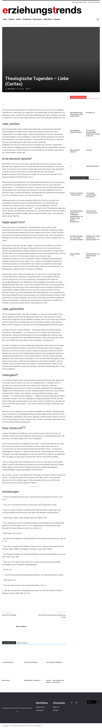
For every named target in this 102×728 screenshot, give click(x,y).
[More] (27, 98)
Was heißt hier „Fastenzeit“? (32, 680)
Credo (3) (89, 150)
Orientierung (10, 24)
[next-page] (6, 686)
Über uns (56, 707)
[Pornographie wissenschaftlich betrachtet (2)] (93, 187)
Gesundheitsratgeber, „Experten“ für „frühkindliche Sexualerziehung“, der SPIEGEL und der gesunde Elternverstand (76, 216)
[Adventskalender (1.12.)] (77, 247)
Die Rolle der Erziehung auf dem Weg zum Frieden (52, 616)
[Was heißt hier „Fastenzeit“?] (34, 672)
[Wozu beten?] (12, 672)
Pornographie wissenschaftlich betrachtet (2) (91, 194)
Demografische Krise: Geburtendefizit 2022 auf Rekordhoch (76, 114)
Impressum (40, 710)
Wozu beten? (6, 680)
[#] (77, 160)
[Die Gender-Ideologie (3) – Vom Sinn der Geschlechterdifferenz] (77, 229)
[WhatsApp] (13, 98)
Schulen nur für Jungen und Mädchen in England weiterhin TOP (93, 237)
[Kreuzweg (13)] (93, 106)
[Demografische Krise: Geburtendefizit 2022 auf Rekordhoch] (77, 106)
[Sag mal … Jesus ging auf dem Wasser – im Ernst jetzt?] (56, 672)
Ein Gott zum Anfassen (31, 662)
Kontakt (55, 710)
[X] (9, 98)
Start (3, 24)
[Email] (18, 98)
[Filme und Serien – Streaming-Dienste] (93, 204)
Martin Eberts (11, 89)
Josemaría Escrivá (7, 662)
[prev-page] (3, 686)
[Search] (98, 702)
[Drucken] (23, 98)
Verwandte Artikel (9, 643)
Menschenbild (20, 24)
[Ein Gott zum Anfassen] (34, 654)
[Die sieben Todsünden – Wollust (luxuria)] (77, 187)
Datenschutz (40, 707)
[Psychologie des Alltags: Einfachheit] (77, 124)
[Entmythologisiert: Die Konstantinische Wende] (93, 247)
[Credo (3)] (93, 143)
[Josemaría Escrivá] (12, 654)
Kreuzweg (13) (90, 112)
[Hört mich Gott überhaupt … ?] (56, 654)
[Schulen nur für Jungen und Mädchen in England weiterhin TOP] (93, 229)
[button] (97, 19)
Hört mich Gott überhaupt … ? (55, 662)
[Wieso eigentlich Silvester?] (77, 143)
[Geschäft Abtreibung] (93, 160)
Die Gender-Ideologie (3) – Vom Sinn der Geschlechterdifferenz (77, 237)
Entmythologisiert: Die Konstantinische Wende (92, 255)
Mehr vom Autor (22, 643)
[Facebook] (4, 98)
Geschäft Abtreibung (9, 615)
